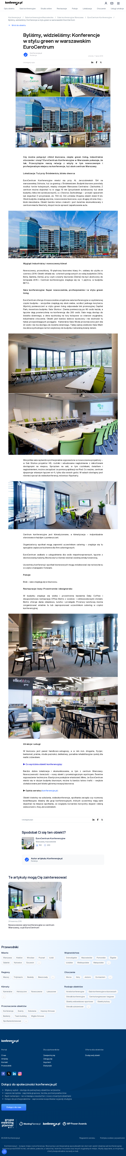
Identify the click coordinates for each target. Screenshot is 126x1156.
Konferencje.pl (15, 17)
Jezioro (88, 977)
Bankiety (6, 1016)
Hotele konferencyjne (75, 991)
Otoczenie (101, 8)
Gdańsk (6, 962)
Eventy (21, 1011)
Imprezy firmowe (48, 1011)
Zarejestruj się (49, 1055)
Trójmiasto (18, 977)
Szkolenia (32, 1011)
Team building (21, 1016)
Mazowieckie (86, 957)
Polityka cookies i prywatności (112, 1138)
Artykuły (4, 1059)
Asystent (47, 1062)
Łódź (51, 957)
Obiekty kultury (103, 1001)
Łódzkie (69, 962)
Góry (78, 977)
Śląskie (113, 957)
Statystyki (47, 1066)
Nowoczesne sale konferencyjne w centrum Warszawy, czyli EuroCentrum (31, 926)
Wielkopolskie (83, 962)
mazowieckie (50, 841)
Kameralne (7, 991)
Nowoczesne (36, 991)
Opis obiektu (9, 8)
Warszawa (40, 841)
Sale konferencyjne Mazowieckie (39, 17)
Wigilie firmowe (37, 1016)
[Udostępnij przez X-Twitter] (100, 62)
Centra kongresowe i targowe (101, 996)
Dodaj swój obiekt (92, 1055)
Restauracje (62, 8)
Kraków (19, 957)
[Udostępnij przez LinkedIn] (92, 62)
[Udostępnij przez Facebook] (96, 62)
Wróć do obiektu (18, 25)
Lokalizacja (87, 8)
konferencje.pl (50, 790)
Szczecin (30, 962)
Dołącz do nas (14, 1107)
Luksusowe (51, 991)
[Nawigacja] (118, 3)
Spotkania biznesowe (12, 1021)
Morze (68, 977)
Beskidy (30, 977)
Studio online (46, 8)
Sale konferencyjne (28, 8)
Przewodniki (6, 1066)
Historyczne (22, 991)
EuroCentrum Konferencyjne (99, 17)
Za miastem (100, 977)
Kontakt (4, 1062)
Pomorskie (101, 957)
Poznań (42, 957)
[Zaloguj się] (106, 3)
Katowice (18, 962)
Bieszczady (43, 977)
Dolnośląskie (71, 957)
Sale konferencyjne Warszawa (70, 17)
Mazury (6, 977)
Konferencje (8, 1011)
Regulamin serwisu (87, 1138)
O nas (3, 1055)
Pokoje (75, 8)
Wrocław (30, 957)
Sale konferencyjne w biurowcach (102, 991)
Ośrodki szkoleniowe (74, 1006)
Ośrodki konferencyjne (75, 996)
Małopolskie (99, 962)
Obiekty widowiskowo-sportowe (79, 1001)
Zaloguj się (47, 1059)
